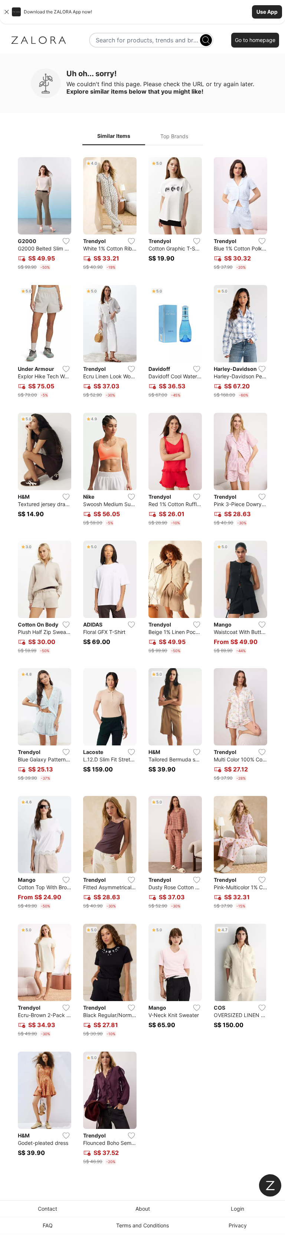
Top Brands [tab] (174, 136)
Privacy (238, 1225)
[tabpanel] (142, 662)
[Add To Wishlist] (66, 241)
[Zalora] (38, 40)
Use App (267, 12)
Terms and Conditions (142, 1225)
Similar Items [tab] (113, 136)
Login (237, 1208)
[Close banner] (6, 12)
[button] (142, 12)
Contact (47, 1208)
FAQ (48, 1225)
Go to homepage (255, 40)
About (142, 1208)
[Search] (206, 40)
